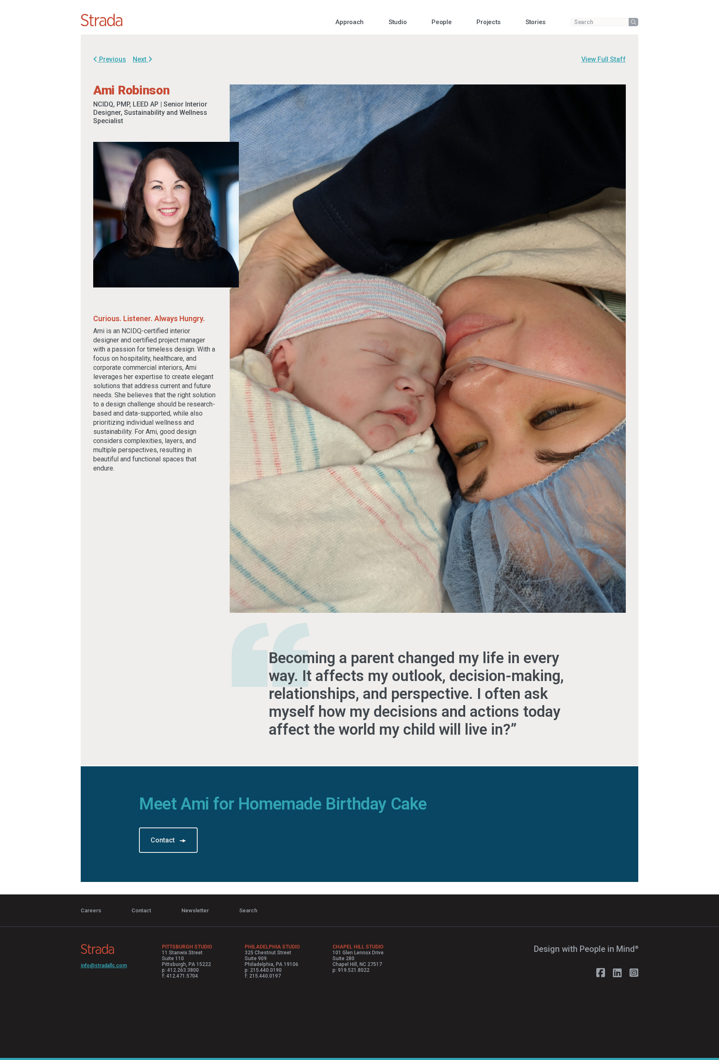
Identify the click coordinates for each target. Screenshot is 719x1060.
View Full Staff (603, 59)
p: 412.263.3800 (180, 970)
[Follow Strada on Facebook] (600, 973)
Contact (163, 840)
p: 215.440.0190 (263, 970)
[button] (349, 22)
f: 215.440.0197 (263, 976)
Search (248, 910)
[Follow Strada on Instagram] (634, 973)
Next (140, 59)
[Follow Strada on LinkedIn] (617, 973)
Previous (111, 59)
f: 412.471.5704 (180, 976)
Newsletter (195, 910)
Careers (91, 910)
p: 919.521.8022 (350, 970)
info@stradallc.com (104, 965)
